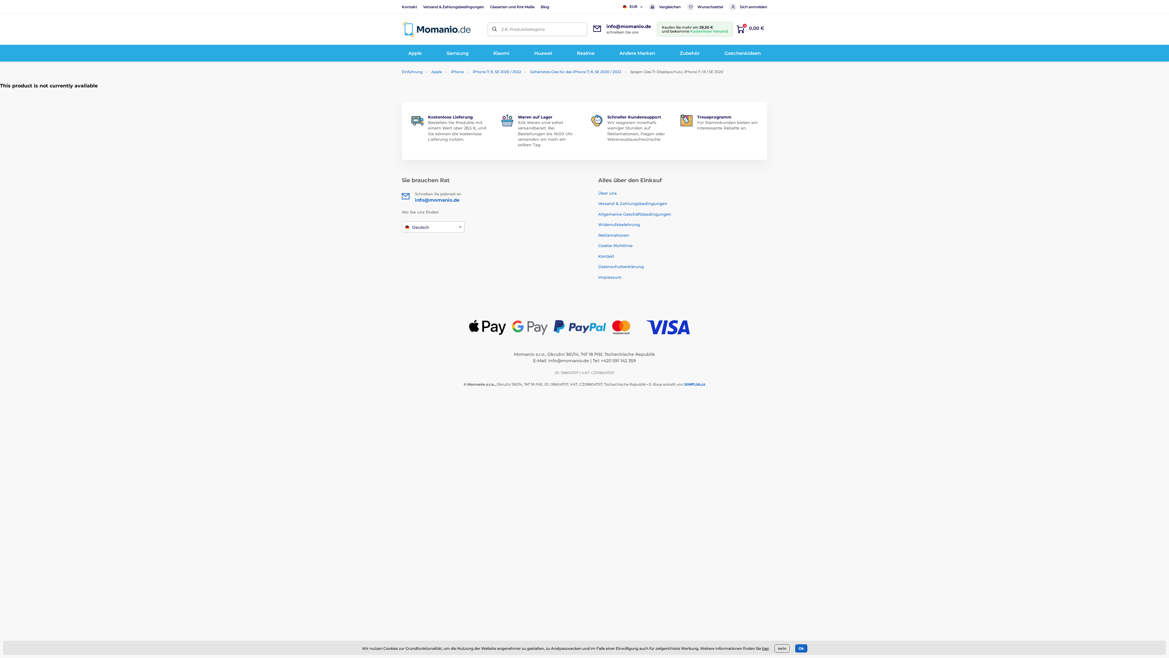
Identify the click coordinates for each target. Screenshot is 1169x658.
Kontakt (409, 7)
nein (782, 648)
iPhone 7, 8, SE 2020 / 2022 (497, 71)
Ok (801, 648)
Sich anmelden (753, 7)
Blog (545, 7)
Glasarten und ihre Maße (512, 7)
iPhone (457, 71)
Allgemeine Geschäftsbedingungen (634, 214)
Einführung (412, 71)
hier (765, 648)
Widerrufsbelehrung (619, 224)
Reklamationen (613, 235)
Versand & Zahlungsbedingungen (453, 7)
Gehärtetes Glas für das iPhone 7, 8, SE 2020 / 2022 (575, 71)
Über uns (607, 193)
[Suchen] (494, 29)
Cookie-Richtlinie (615, 245)
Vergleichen (670, 7)
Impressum (610, 277)
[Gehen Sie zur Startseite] (437, 29)
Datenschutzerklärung (621, 266)
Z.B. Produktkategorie (523, 29)
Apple (436, 71)
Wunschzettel (710, 7)
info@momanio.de (568, 360)
